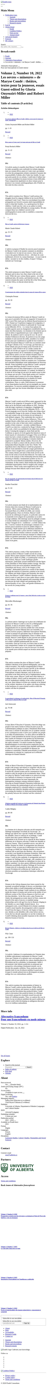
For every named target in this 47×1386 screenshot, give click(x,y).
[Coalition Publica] (8, 1371)
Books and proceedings (18, 21)
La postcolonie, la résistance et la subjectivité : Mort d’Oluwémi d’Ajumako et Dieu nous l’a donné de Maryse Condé (25, 699)
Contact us (9, 1336)
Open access (14, 33)
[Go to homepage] (6, 2)
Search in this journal (12, 1065)
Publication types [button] (11, 15)
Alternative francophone (13, 60)
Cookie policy (10, 1377)
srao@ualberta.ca (11, 1155)
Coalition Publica (16, 31)
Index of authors (11, 1069)
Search (3, 44)
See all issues (5, 1056)
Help (7, 1330)
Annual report (14, 35)
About (12, 27)
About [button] (7, 27)
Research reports (15, 23)
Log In (7, 25)
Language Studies (11, 1138)
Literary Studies (23, 1138)
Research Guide (10, 1334)
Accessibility (9, 1332)
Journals (12, 17)
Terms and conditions (8, 1181)
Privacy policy (10, 1375)
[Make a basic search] (2, 4)
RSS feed (8, 1071)
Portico (14, 1096)
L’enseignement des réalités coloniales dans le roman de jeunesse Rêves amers (25, 292)
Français (8, 39)
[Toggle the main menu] (2, 6)
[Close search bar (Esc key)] (4, 4)
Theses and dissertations (18, 19)
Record (7, 132)
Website (8, 1073)
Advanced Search (11, 37)
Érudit (12, 29)
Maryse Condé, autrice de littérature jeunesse (17, 224)
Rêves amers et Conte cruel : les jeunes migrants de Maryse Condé (22, 142)
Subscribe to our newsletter (12, 1321)
